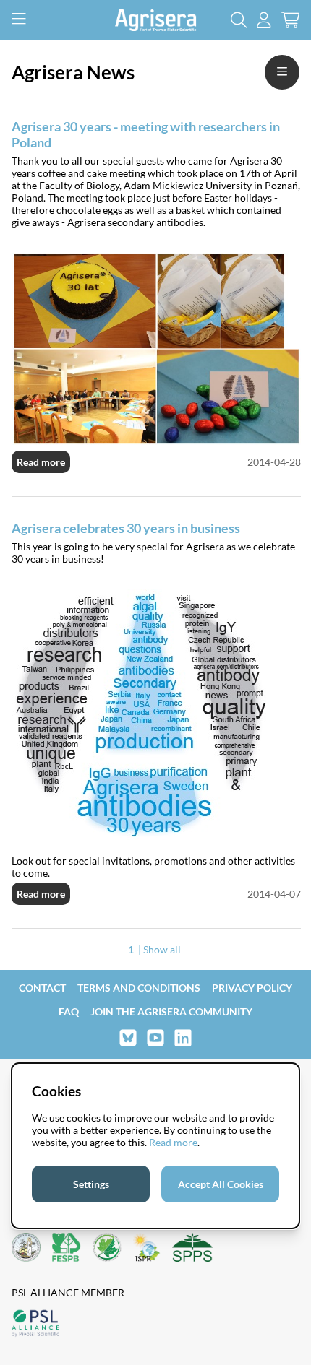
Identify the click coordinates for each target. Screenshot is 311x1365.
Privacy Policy (252, 988)
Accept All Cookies (220, 1184)
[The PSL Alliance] (35, 1324)
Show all (162, 949)
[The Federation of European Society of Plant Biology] (66, 1248)
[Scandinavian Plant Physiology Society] (192, 1248)
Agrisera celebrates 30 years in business (126, 528)
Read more (41, 462)
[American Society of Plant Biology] (26, 1248)
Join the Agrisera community (171, 1011)
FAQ (69, 1011)
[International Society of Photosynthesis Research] (147, 1248)
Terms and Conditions (138, 988)
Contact (42, 988)
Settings (91, 1184)
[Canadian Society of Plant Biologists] (107, 1248)
